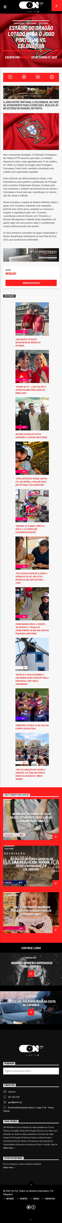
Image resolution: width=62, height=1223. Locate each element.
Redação (25, 57)
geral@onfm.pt (15, 1102)
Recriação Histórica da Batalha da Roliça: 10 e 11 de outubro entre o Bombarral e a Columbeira (31, 864)
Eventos (23, 1198)
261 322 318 (13, 1097)
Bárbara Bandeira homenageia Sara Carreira (31, 964)
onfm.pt (11, 1092)
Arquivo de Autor (31, 282)
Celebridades (11, 895)
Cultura (9, 848)
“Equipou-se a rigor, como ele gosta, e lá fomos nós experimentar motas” (30, 529)
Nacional (31, 23)
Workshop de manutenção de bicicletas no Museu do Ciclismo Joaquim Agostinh (31, 817)
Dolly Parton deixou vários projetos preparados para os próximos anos (31, 910)
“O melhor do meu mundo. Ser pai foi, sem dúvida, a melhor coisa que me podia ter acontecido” (31, 481)
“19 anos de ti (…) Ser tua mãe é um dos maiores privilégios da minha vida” (30, 389)
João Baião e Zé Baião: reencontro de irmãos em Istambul (28, 342)
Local (8, 802)
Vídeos (36, 1198)
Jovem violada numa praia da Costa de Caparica (32, 1003)
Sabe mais (8, 1148)
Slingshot (8, 1194)
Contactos (50, 1198)
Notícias (43, 23)
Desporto (19, 23)
